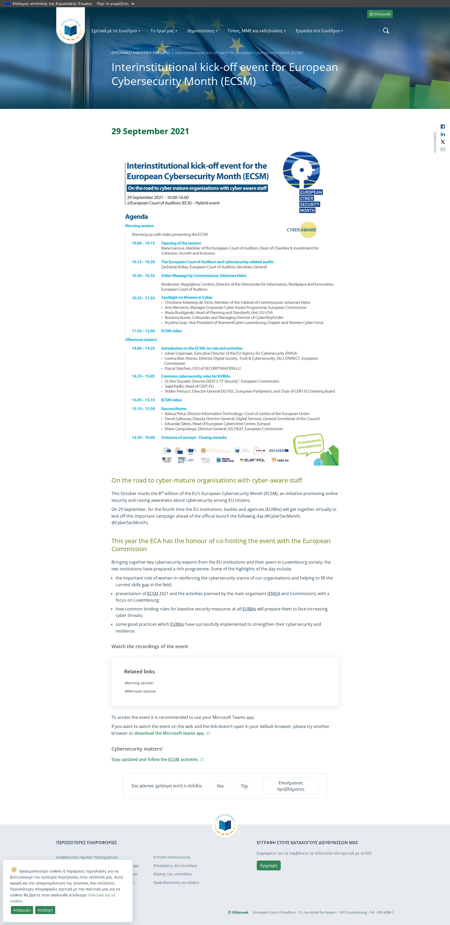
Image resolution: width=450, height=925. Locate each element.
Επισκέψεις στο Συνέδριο (175, 865)
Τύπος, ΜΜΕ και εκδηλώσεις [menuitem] (255, 31)
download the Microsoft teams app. (172, 733)
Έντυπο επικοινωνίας (172, 857)
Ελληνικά (382, 13)
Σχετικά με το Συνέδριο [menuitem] (114, 31)
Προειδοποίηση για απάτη (176, 882)
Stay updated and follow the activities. (157, 759)
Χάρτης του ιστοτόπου (172, 873)
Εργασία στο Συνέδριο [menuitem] (318, 31)
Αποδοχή (45, 910)
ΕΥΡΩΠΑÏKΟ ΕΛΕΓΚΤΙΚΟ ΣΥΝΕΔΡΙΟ (140, 52)
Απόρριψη (22, 910)
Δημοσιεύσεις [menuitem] (201, 31)
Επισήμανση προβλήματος (290, 786)
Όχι (244, 786)
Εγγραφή (268, 865)
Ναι (220, 786)
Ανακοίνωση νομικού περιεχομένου (87, 857)
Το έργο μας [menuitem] (162, 31)
